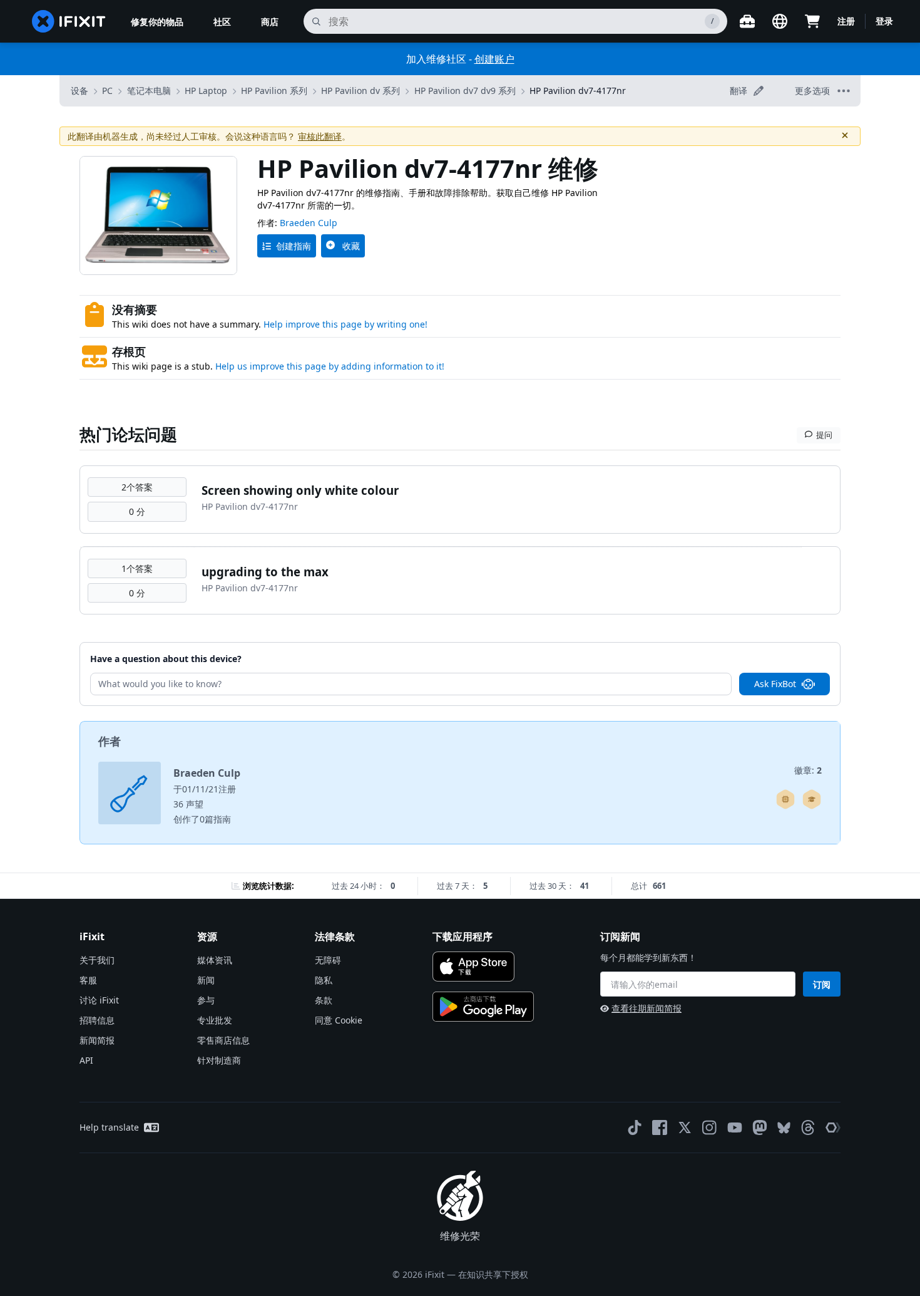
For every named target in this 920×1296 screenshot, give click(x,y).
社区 (222, 22)
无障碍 (328, 960)
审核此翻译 (320, 136)
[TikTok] (634, 1127)
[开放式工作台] (747, 21)
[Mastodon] (759, 1127)
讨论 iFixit (99, 1000)
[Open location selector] (779, 21)
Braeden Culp (308, 223)
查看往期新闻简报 (646, 1008)
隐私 (323, 980)
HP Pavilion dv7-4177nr (577, 90)
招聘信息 (97, 1020)
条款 (323, 1000)
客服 (88, 980)
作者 (109, 741)
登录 (884, 21)
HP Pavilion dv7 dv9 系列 (465, 90)
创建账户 (494, 59)
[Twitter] (684, 1127)
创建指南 (293, 246)
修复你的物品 (157, 22)
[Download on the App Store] (473, 966)
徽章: (808, 770)
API (86, 1060)
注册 (846, 21)
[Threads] (807, 1127)
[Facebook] (659, 1127)
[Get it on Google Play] (483, 1007)
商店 (270, 22)
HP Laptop (206, 90)
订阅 (822, 984)
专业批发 (214, 1020)
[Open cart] (812, 21)
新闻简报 (97, 1040)
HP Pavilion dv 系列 (360, 90)
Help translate (109, 1127)
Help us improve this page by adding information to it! (329, 366)
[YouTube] (734, 1127)
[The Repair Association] (833, 1127)
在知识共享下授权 (493, 1274)
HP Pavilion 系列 (274, 90)
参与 (206, 1000)
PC (107, 90)
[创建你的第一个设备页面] (785, 799)
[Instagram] (709, 1127)
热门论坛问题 (128, 434)
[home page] (69, 21)
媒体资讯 (214, 960)
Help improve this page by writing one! (345, 324)
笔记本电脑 (149, 90)
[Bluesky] (783, 1127)
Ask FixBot (775, 684)
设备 (79, 90)
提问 (824, 434)
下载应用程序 (462, 936)
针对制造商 (219, 1060)
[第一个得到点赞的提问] (812, 799)
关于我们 (97, 960)
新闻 (206, 980)
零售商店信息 (223, 1040)
